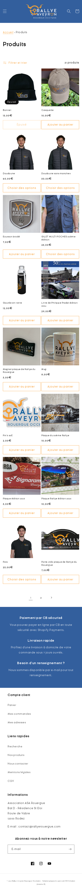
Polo (5, 562)
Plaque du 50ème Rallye (55, 435)
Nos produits (16, 755)
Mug (44, 369)
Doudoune (9, 173)
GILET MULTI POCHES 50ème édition (58, 238)
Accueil (8, 32)
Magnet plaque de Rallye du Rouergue (19, 370)
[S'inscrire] (70, 849)
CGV (11, 781)
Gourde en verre (12, 303)
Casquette (47, 110)
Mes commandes (19, 713)
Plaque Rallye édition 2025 (56, 498)
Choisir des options (21, 187)
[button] (5, 11)
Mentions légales (19, 772)
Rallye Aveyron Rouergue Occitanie (26, 881)
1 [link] (30, 597)
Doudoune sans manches (56, 173)
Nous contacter (18, 763)
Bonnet (7, 110)
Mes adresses (17, 722)
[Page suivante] (51, 597)
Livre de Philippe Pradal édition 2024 (59, 304)
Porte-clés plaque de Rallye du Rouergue (59, 563)
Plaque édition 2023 (14, 498)
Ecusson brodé (11, 236)
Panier (12, 705)
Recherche (15, 746)
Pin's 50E (8, 435)
